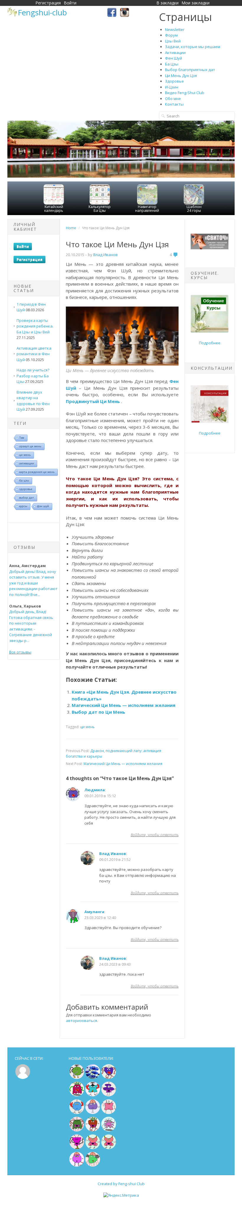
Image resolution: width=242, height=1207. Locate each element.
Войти (70, 3)
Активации (175, 52)
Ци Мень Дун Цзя (181, 75)
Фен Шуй (173, 58)
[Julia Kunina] (108, 1095)
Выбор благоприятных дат (190, 69)
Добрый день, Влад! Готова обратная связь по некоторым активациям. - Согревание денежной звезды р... (31, 626)
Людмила (94, 789)
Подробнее (209, 342)
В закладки (167, 3)
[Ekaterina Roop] (76, 1130)
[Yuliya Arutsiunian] (76, 1077)
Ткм (21, 437)
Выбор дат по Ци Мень (98, 712)
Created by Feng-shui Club (121, 1183)
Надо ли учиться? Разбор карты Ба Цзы (33, 375)
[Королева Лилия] (76, 1165)
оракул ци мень (30, 446)
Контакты (174, 104)
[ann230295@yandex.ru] (108, 1130)
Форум (171, 35)
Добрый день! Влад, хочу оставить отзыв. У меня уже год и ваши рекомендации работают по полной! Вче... (33, 583)
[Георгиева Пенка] (92, 1165)
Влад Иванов (112, 853)
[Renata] (76, 1147)
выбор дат (26, 497)
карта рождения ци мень (37, 472)
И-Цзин (171, 87)
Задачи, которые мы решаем (192, 46)
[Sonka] (92, 1112)
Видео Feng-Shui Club (184, 92)
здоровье (25, 489)
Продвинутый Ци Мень (93, 401)
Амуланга (94, 911)
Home (71, 227)
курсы (23, 506)
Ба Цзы (171, 64)
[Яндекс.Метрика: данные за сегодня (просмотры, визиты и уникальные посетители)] (121, 1195)
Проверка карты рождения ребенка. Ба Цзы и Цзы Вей (35, 326)
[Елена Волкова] (92, 1147)
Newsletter (174, 29)
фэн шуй (43, 506)
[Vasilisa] (92, 1077)
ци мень (25, 454)
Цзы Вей (173, 41)
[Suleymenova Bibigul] (92, 1095)
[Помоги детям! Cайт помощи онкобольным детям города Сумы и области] (210, 247)
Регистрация (48, 3)
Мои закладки (196, 3)
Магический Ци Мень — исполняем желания (123, 705)
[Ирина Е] (76, 1095)
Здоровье (174, 81)
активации (26, 463)
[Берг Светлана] (76, 1112)
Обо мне (173, 98)
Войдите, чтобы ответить (155, 834)
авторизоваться (81, 1020)
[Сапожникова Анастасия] (108, 1077)
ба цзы (24, 480)
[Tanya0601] (108, 1112)
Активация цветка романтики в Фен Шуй (34, 353)
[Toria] (92, 1130)
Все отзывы (20, 652)
